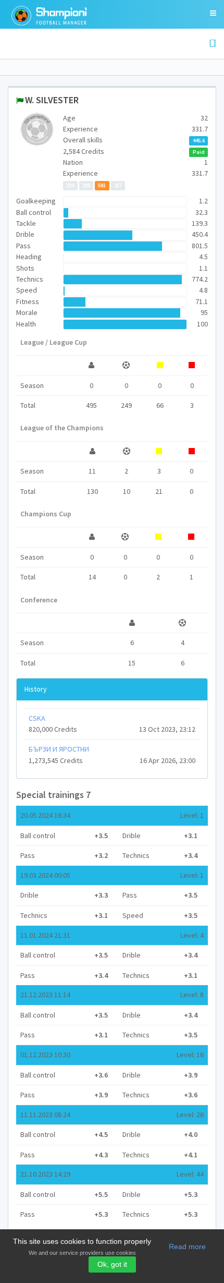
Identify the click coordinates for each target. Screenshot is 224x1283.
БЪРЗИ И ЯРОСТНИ (59, 749)
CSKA (37, 718)
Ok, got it (112, 1264)
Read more (187, 1246)
